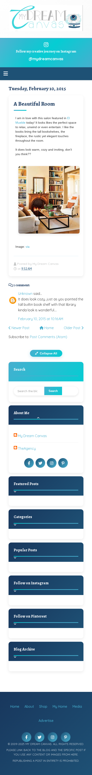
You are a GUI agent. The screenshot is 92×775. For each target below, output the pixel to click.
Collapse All (48, 353)
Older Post (72, 328)
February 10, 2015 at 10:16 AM (40, 319)
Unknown (25, 293)
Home (48, 328)
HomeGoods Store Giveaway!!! (54, 572)
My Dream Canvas (32, 436)
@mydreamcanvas (46, 58)
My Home (59, 706)
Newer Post (20, 328)
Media (77, 706)
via (28, 246)
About (29, 706)
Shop (43, 706)
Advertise (46, 720)
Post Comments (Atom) (48, 337)
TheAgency (27, 448)
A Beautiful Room (34, 104)
